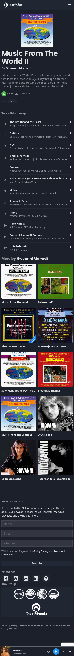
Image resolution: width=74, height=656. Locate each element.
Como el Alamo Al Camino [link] (26, 235)
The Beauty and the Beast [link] (25, 122)
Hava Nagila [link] (17, 223)
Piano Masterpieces (13, 346)
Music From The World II (16, 434)
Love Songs (45, 434)
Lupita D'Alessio (19, 653)
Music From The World (15, 302)
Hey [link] (12, 144)
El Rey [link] (13, 190)
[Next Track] (63, 651)
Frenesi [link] (14, 167)
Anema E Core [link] (18, 201)
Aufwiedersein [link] (18, 246)
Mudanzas (17, 650)
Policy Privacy (41, 551)
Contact (65, 625)
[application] (37, 651)
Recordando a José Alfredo (54, 479)
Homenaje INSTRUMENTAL (54, 346)
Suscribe (37, 563)
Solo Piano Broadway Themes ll (20, 390)
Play (5, 123)
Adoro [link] (13, 212)
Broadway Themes (49, 390)
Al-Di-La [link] (14, 133)
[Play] (56, 651)
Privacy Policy (9, 625)
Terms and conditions (30, 625)
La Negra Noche (11, 479)
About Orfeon (52, 625)
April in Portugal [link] (20, 156)
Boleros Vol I (45, 302)
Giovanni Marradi (18, 68)
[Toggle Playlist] (70, 651)
